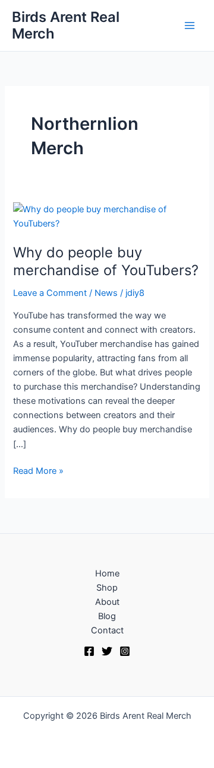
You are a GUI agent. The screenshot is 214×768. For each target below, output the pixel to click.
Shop (107, 587)
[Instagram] (124, 651)
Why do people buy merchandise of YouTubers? (106, 261)
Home (107, 573)
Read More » (38, 470)
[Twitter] (107, 651)
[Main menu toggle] (189, 25)
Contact (107, 630)
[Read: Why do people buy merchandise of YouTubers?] (106, 216)
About (107, 602)
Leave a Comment (50, 293)
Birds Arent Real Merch (65, 25)
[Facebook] (89, 651)
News (106, 293)
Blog (107, 616)
